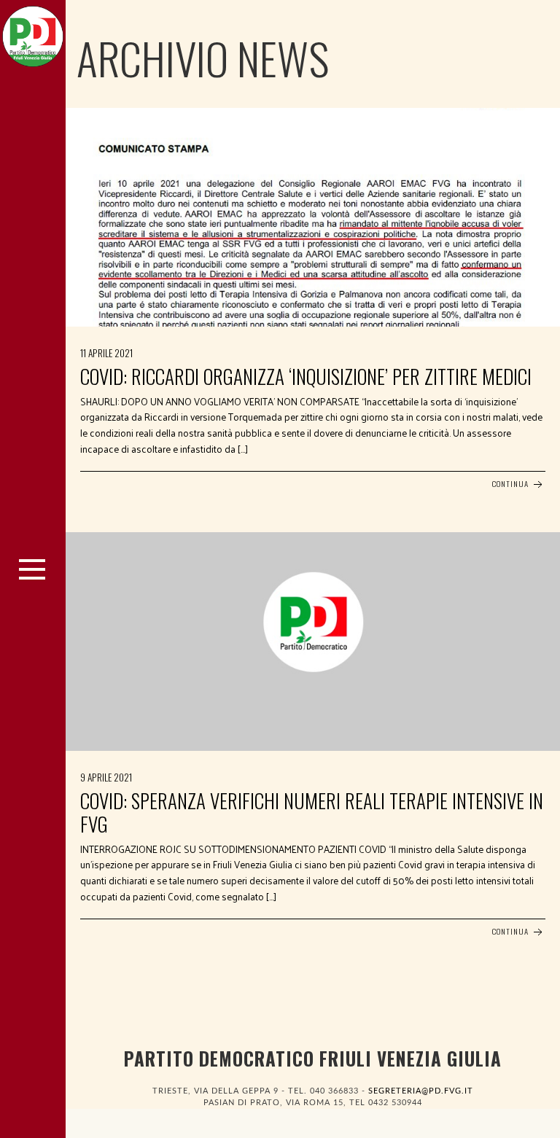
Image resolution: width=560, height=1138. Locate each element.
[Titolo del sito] (32, 33)
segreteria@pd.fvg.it (420, 1091)
